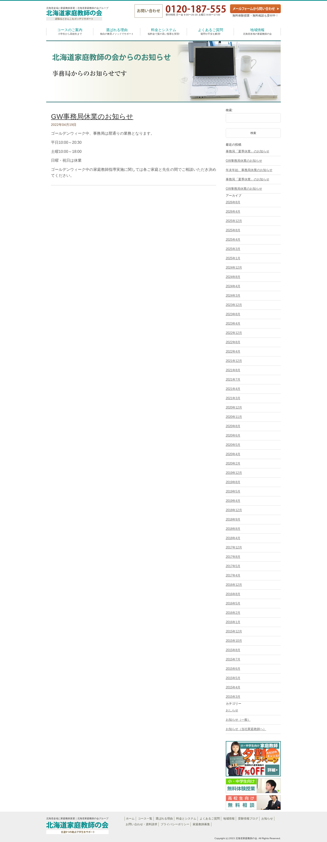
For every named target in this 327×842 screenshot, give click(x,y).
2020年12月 (234, 407)
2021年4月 (233, 389)
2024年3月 (233, 295)
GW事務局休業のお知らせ (92, 116)
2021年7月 (233, 379)
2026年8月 (233, 202)
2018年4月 (233, 538)
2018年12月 (234, 510)
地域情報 (229, 818)
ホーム (130, 818)
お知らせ (267, 818)
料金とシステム (186, 818)
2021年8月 (233, 370)
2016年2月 (233, 613)
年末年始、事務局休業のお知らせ (249, 170)
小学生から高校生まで (69, 31)
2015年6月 (233, 668)
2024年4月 (233, 286)
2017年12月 (234, 547)
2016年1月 (233, 622)
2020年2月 (233, 463)
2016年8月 (233, 594)
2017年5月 (233, 566)
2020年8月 (233, 426)
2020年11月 (234, 417)
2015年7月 (233, 659)
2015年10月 (234, 641)
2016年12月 (234, 585)
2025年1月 (233, 258)
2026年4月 (233, 211)
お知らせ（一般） (238, 719)
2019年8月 (233, 482)
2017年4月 (233, 575)
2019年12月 (234, 473)
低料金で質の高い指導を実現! (164, 31)
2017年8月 (233, 557)
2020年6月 (233, 435)
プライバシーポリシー (175, 824)
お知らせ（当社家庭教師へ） (246, 729)
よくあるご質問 (210, 818)
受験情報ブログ (248, 818)
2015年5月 (233, 678)
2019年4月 (233, 501)
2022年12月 (234, 333)
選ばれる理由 (164, 818)
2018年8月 (233, 529)
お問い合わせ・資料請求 (141, 824)
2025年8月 (233, 230)
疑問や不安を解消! (210, 31)
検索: (229, 110)
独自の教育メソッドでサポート (117, 31)
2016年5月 (233, 603)
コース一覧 (145, 818)
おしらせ (232, 710)
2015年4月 (233, 687)
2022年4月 (233, 351)
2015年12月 (234, 631)
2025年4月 (233, 239)
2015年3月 (233, 696)
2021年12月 (234, 361)
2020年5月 (233, 445)
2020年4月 (233, 454)
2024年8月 (233, 277)
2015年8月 (233, 650)
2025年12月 (234, 221)
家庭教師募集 (201, 824)
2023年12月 (234, 305)
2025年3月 (233, 249)
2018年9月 (233, 519)
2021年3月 (233, 398)
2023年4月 (233, 323)
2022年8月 (233, 342)
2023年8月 (233, 314)
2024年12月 (234, 267)
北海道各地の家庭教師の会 (257, 31)
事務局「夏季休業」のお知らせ (247, 151)
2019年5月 (233, 491)
